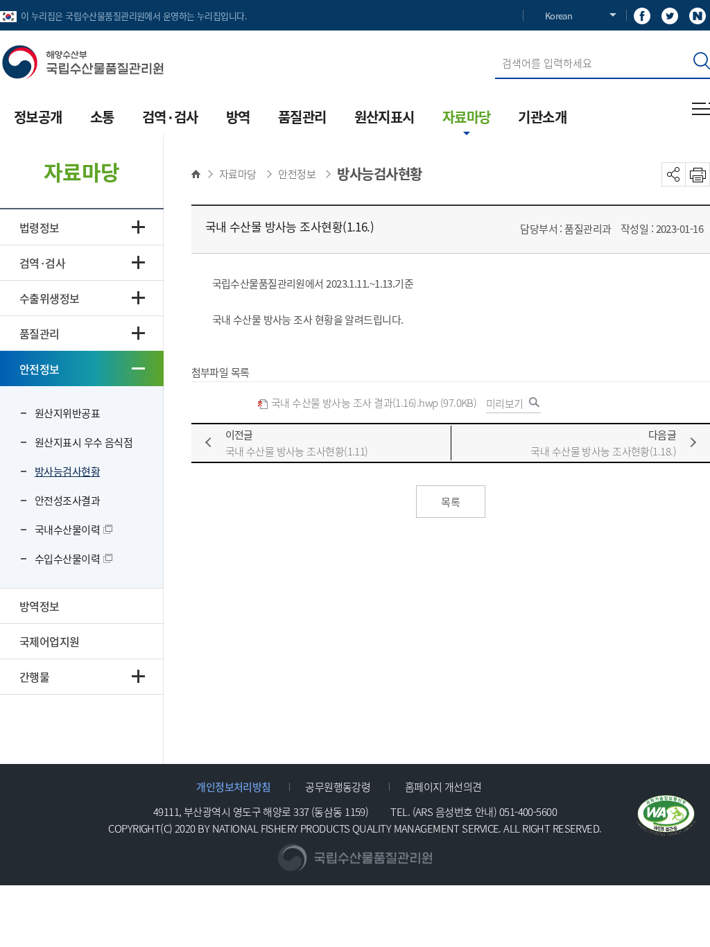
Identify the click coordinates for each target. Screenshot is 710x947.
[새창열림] (642, 14)
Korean (558, 15)
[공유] (673, 174)
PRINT (698, 174)
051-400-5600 (528, 811)
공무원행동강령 (337, 786)
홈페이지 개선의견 (443, 786)
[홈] (199, 174)
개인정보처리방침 (233, 786)
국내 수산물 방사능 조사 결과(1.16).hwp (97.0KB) (373, 402)
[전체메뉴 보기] (701, 109)
